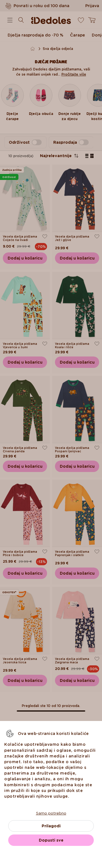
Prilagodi (51, 826)
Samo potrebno (51, 813)
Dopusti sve (51, 840)
